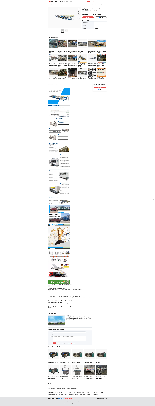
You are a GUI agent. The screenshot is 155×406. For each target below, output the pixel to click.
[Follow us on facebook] (100, 398)
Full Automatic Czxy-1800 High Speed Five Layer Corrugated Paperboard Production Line (72, 64)
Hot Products (61, 400)
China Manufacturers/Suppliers (71, 400)
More (49, 395)
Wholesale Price (82, 400)
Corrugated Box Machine (52, 388)
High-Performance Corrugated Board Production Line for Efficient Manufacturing (72, 78)
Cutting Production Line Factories (71, 392)
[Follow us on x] (101, 398)
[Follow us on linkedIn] (106, 398)
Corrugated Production (89, 392)
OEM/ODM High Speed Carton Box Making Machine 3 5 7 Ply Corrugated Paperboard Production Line (92, 49)
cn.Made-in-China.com (85, 401)
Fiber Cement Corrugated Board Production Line (62, 49)
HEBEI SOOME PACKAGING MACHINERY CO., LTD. (90, 10)
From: (52, 332)
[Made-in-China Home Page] (52, 2)
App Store (50, 398)
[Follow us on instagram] (102, 398)
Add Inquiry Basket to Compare (64, 34)
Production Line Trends (83, 394)
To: (52, 334)
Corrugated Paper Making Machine (71, 5)
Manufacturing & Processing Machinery (56, 5)
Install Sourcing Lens (68, 398)
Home (49, 5)
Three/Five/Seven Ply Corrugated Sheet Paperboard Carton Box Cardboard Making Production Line (62, 64)
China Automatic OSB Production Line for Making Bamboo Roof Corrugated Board (101, 49)
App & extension (97, 4)
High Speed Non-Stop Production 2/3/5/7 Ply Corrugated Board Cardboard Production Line (53, 49)
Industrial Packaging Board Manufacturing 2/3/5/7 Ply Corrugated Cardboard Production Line (82, 64)
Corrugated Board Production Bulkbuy (92, 394)
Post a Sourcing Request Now (71, 343)
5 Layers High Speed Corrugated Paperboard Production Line (82, 49)
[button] (97, 2)
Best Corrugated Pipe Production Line (73, 394)
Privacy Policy (89, 403)
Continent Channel (87, 400)
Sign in (106, 2)
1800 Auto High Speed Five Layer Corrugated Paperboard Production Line (92, 64)
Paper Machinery (64, 5)
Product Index (91, 400)
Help (92, 4)
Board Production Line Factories (81, 392)
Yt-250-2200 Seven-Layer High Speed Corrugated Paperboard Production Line (82, 78)
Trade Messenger (61, 398)
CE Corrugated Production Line (53, 394)
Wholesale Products (77, 400)
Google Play (55, 398)
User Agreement (82, 403)
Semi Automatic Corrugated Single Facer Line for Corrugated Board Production (53, 78)
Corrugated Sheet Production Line (61, 388)
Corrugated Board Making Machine (71, 388)
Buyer (88, 4)
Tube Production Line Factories (61, 392)
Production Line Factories (52, 392)
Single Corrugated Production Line (63, 394)
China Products (65, 400)
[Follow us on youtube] (103, 398)
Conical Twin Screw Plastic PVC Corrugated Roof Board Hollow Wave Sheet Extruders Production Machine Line (101, 78)
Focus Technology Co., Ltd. (72, 403)
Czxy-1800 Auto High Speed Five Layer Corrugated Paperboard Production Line (72, 49)
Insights (94, 400)
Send (54, 343)
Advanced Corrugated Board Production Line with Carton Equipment (62, 78)
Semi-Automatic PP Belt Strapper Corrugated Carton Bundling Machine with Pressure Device (65, 377)
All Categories (51, 4)
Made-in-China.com (74, 401)
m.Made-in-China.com (79, 401)
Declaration (86, 403)
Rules (106, 4)
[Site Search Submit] (88, 1)
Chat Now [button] (101, 17)
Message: (51, 336)
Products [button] (61, 1)
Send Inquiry (88, 17)
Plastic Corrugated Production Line (98, 392)
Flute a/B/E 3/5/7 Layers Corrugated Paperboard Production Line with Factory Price (53, 64)
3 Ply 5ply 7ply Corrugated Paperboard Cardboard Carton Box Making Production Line (92, 78)
